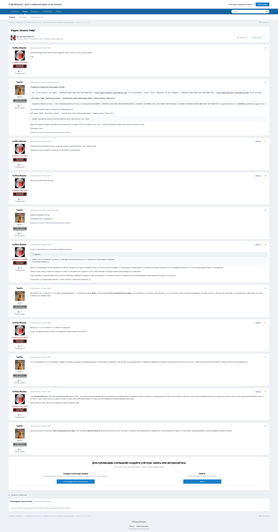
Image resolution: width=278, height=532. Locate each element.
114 (20, 71)
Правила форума (37, 17)
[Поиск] (267, 11)
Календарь (23, 17)
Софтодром (15, 11)
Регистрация (262, 4)
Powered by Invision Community (139, 529)
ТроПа (19, 82)
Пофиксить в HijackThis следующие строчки (48, 87)
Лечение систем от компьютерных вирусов (46, 39)
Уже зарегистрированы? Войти (241, 4)
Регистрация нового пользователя (75, 481)
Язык (131, 526)
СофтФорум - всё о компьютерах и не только (35, 4)
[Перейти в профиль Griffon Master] (13, 37)
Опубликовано (40, 48)
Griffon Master (28, 36)
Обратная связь (142, 526)
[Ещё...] (265, 48)
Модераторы (47, 11)
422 (20, 106)
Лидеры (58, 11)
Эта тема (259, 11)
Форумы (12, 17)
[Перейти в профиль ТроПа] (20, 90)
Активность (35, 11)
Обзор (25, 11)
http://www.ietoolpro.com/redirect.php (111, 92)
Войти (202, 481)
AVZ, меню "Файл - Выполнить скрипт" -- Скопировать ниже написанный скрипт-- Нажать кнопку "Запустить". (73, 98)
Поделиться (242, 38)
